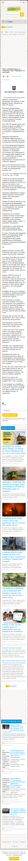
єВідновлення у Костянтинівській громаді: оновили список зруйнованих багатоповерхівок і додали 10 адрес (17, 783)
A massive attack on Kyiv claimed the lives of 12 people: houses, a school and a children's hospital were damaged (13, 556)
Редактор (7, 79)
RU (11, 27)
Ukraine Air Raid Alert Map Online (12, 648)
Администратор (7, 463)
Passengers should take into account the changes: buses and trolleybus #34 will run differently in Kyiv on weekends (13, 486)
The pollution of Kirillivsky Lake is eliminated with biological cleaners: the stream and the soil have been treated (12, 593)
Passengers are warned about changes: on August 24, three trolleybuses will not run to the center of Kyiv (14, 449)
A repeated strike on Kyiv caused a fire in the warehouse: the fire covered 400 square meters (13, 521)
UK (9, 27)
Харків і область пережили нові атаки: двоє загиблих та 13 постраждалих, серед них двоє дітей (13, 728)
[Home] (2, 32)
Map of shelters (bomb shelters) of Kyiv (14, 661)
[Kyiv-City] (14, 9)
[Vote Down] (7, 76)
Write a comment (10, 415)
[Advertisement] (14, 51)
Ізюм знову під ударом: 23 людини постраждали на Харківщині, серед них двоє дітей (18, 811)
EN (3, 27)
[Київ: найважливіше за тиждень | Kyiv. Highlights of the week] (14, 90)
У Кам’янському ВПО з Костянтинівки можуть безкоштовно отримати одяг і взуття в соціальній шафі (17, 754)
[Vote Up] (3, 76)
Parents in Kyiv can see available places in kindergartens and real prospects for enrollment (12, 628)
